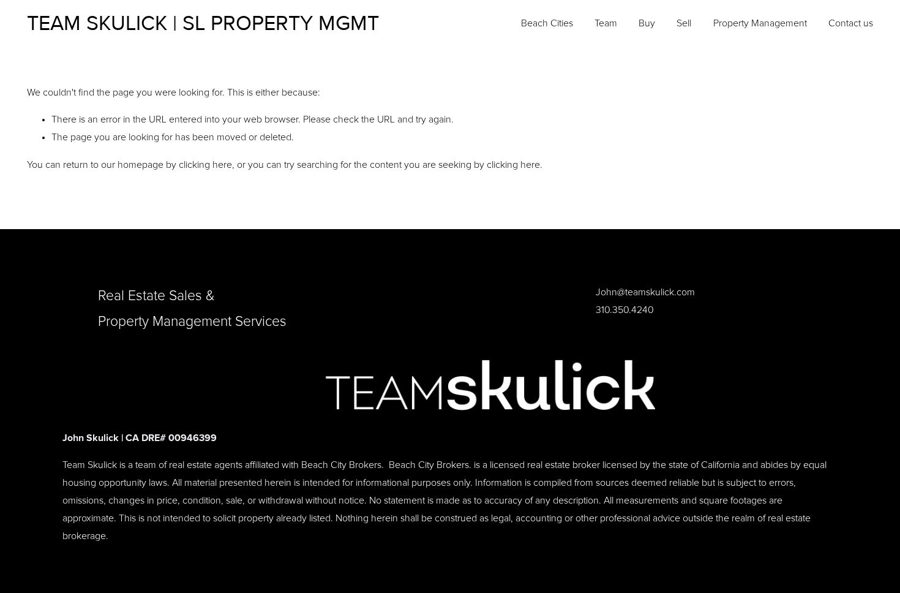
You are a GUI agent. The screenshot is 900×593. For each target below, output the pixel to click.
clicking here (205, 165)
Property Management (760, 23)
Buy (647, 23)
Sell (684, 23)
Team (605, 23)
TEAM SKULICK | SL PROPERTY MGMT (203, 23)
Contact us (850, 23)
